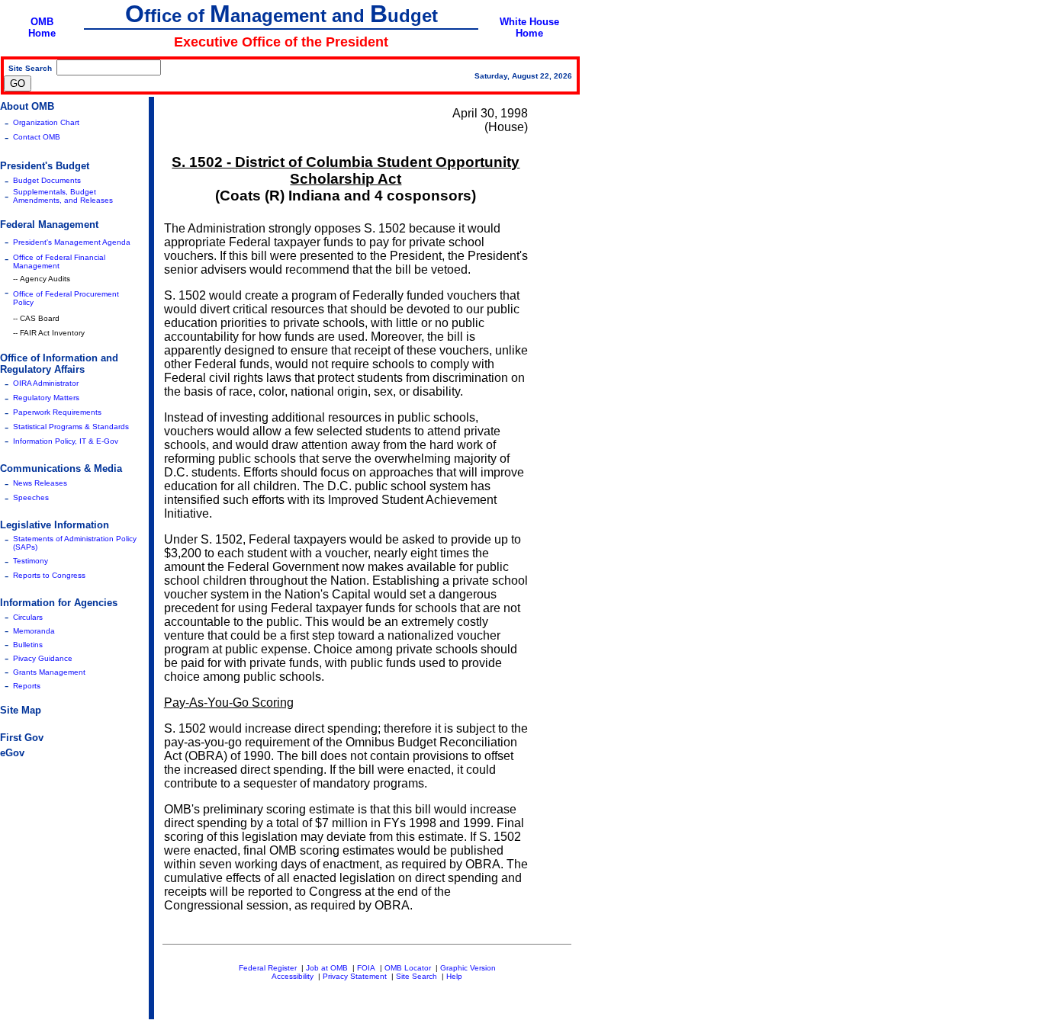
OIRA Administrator (46, 383)
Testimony (30, 561)
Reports (26, 686)
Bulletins (28, 644)
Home (42, 33)
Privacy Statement (355, 976)
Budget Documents (47, 180)
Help (454, 976)
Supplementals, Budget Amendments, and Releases (63, 196)
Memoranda (34, 631)
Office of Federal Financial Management (59, 261)
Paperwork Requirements (57, 412)
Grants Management (49, 672)
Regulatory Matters (46, 397)
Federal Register (268, 968)
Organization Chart (46, 122)
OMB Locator (407, 968)
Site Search (416, 976)
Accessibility (293, 976)
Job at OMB (327, 968)
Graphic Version (468, 968)
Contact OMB (36, 137)
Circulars (28, 617)
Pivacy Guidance (42, 658)
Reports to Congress (49, 575)
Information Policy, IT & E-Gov (65, 441)
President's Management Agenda (71, 242)
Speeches (31, 497)
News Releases (40, 483)
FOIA (366, 968)
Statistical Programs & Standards (71, 426)
